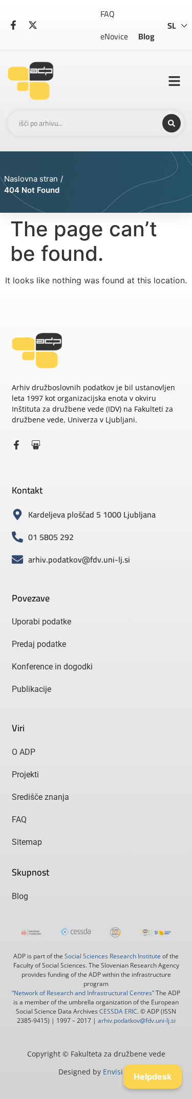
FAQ (107, 13)
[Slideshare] (35, 445)
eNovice (114, 36)
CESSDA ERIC (118, 1011)
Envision (117, 1071)
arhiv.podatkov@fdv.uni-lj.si (137, 1020)
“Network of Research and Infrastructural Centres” (83, 993)
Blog (146, 36)
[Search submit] (171, 123)
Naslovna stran (31, 179)
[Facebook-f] (16, 445)
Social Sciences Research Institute (113, 956)
